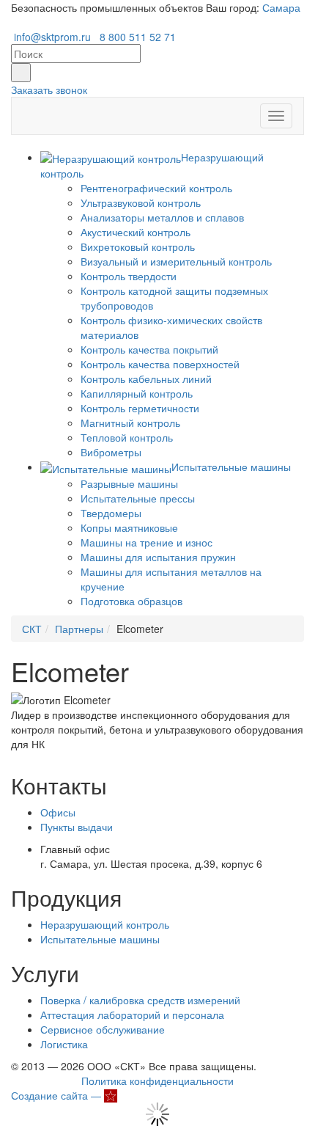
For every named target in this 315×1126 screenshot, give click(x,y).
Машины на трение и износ (146, 542)
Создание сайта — (57, 1095)
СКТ (32, 628)
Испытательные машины (100, 939)
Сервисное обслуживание (102, 1029)
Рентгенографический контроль (156, 187)
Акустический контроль (135, 231)
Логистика (64, 1044)
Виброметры (111, 452)
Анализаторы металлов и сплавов (162, 217)
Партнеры (79, 628)
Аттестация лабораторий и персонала (132, 1014)
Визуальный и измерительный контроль (176, 261)
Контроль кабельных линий (146, 378)
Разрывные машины (129, 483)
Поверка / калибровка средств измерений (140, 999)
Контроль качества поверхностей (160, 364)
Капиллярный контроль (137, 393)
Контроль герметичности (140, 408)
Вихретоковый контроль (138, 246)
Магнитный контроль (130, 422)
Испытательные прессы (138, 498)
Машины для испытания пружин (158, 556)
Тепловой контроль (127, 437)
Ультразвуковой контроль (141, 202)
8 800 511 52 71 (138, 36)
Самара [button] (281, 7)
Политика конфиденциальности (157, 1080)
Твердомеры (111, 512)
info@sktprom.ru (52, 36)
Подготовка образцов (131, 600)
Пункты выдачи (76, 826)
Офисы (57, 812)
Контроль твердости (129, 275)
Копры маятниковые (129, 527)
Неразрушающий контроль (104, 924)
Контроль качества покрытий (149, 349)
